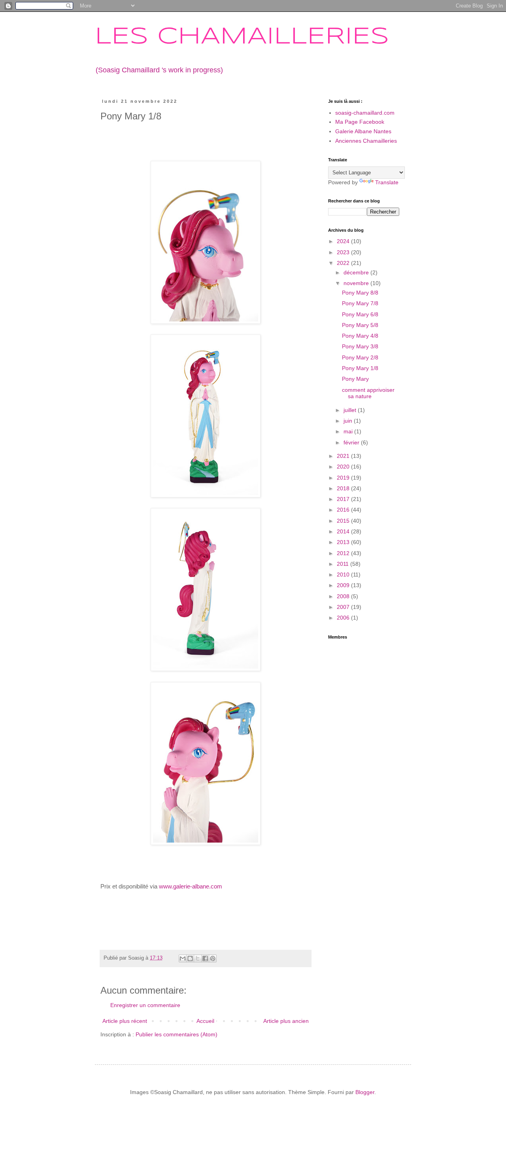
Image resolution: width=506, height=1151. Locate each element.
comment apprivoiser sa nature (368, 393)
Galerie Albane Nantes (363, 131)
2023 (344, 252)
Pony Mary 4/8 (360, 336)
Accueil (205, 1021)
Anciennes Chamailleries (366, 141)
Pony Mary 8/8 (360, 292)
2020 (344, 466)
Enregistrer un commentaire (145, 1005)
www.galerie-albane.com (190, 886)
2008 (344, 596)
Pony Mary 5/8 (360, 325)
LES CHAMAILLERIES (242, 36)
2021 (344, 456)
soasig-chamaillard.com (365, 113)
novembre (357, 283)
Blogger (364, 1092)
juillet (351, 410)
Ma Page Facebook (359, 122)
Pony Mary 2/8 (360, 357)
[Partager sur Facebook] (205, 958)
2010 (344, 574)
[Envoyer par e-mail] (183, 958)
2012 (344, 553)
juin (349, 421)
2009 (344, 585)
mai (349, 431)
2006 (344, 617)
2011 (343, 564)
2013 (344, 542)
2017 (344, 499)
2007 (344, 607)
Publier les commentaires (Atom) (176, 1034)
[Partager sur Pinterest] (213, 958)
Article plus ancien (286, 1021)
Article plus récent (124, 1021)
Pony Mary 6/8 (360, 314)
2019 (344, 477)
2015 (344, 521)
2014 (344, 531)
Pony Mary (355, 379)
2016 (344, 510)
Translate (386, 182)
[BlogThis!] (190, 958)
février (352, 442)
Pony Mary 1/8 (360, 368)
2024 (344, 241)
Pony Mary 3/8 (360, 346)
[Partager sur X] (198, 958)
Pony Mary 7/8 (360, 303)
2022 (344, 263)
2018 (344, 488)
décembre (357, 272)
